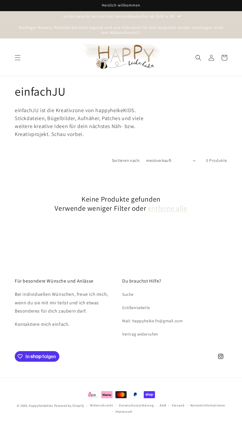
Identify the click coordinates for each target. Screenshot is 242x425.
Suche (128, 294)
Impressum (124, 411)
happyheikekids (41, 406)
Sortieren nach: (126, 160)
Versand (178, 405)
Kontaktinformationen (207, 405)
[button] (17, 57)
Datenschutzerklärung (136, 405)
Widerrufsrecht (101, 405)
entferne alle (167, 208)
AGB (163, 405)
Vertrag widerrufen (140, 334)
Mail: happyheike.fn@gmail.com (152, 320)
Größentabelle (136, 307)
